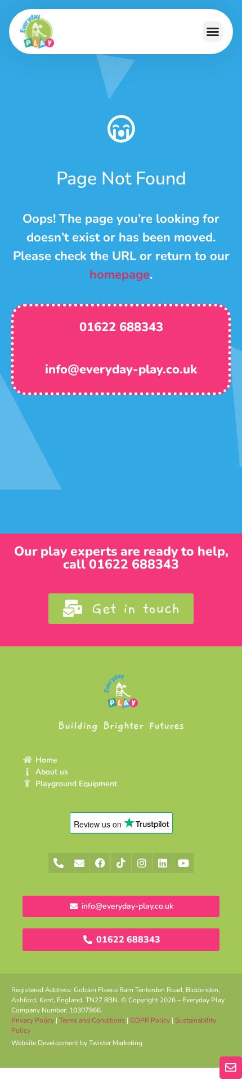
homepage (119, 274)
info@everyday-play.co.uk (121, 369)
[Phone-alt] (58, 863)
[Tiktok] (121, 863)
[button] (213, 31)
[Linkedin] (163, 863)
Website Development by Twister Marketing (76, 1042)
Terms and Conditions (92, 1020)
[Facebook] (100, 863)
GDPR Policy (150, 1020)
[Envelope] (79, 863)
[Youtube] (183, 863)
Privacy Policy (32, 1020)
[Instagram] (142, 863)
